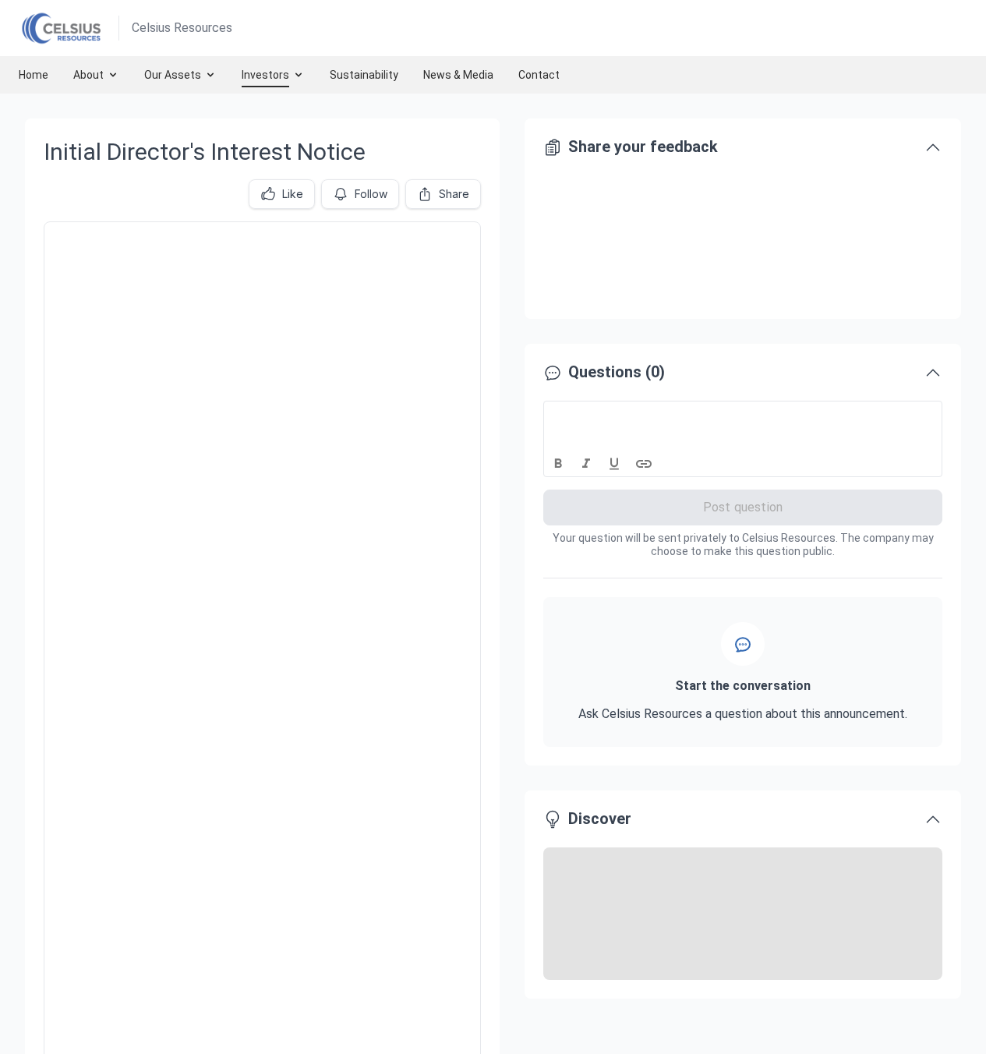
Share (454, 193)
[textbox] (743, 415)
